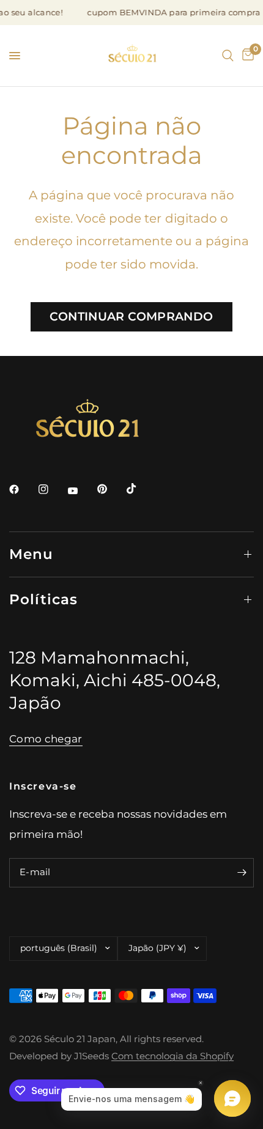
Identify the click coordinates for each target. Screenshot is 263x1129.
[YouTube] (81, 490)
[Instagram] (52, 489)
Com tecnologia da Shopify (172, 1056)
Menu (31, 554)
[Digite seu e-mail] (241, 872)
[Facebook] (22, 489)
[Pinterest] (110, 489)
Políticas (43, 599)
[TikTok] (140, 488)
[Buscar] (228, 55)
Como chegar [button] (46, 739)
